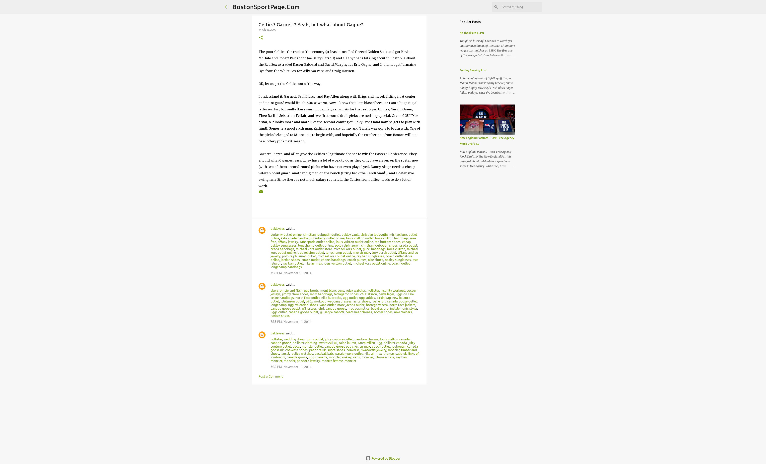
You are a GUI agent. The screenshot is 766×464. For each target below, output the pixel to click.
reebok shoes (280, 315)
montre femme (332, 361)
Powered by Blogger (385, 458)
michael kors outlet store (314, 249)
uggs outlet (278, 312)
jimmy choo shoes (295, 294)
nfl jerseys (309, 308)
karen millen (366, 343)
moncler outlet (312, 346)
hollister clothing (305, 343)
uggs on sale (405, 294)
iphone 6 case (384, 357)
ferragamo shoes (346, 294)
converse (352, 350)
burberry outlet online (286, 234)
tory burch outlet (384, 252)
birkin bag (384, 297)
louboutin (399, 346)
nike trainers (403, 312)
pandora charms (366, 339)
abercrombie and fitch (286, 290)
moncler (394, 350)
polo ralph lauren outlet (299, 256)
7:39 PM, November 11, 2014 (290, 367)
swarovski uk (328, 343)
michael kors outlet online (336, 256)
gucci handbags (374, 249)
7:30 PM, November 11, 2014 (290, 273)
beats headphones (358, 312)
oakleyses (277, 228)
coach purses (356, 260)
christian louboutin (374, 234)
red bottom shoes (388, 242)
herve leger (386, 294)
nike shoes (375, 260)
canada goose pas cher (341, 346)
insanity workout (393, 290)
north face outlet (307, 297)
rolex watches (356, 290)
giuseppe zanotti (332, 312)
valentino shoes (306, 305)
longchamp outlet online (315, 245)
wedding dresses (339, 301)
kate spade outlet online (317, 242)
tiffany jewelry (288, 242)
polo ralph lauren (347, 245)
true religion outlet (310, 252)
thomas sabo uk (395, 353)
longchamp (278, 305)
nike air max (361, 252)
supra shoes (336, 350)
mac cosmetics (358, 308)
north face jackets (402, 305)
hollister (373, 290)
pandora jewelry (308, 361)
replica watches (302, 353)
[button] (261, 38)
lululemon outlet (292, 301)
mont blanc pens (332, 290)
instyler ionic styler (403, 308)
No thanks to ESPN (472, 33)
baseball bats (324, 353)
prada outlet (408, 245)
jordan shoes (290, 260)
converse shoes (296, 350)
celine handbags (282, 297)
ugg (291, 305)
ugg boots (311, 290)
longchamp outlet (338, 252)
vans (356, 357)
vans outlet (328, 305)
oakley (346, 357)
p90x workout (316, 301)
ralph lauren (347, 343)
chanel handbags (333, 260)
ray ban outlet (293, 263)
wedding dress (294, 339)
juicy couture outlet (339, 339)
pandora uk (317, 350)
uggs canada (318, 357)
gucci (296, 346)
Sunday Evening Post (473, 70)
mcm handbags (321, 294)
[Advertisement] (339, 418)
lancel (285, 353)
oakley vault (350, 234)
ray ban (401, 357)
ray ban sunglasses (370, 256)
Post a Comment (271, 376)
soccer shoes (383, 312)
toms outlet (314, 339)
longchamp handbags (286, 267)
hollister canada (395, 343)
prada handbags (282, 249)
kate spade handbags (296, 238)
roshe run (378, 301)
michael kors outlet (347, 249)
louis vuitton (396, 249)
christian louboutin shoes (379, 245)
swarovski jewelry (373, 350)
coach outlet (310, 260)
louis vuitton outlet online (354, 242)
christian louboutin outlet (321, 234)
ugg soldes (367, 297)
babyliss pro (380, 308)
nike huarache (331, 297)
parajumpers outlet (349, 353)
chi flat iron (368, 294)
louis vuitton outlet (360, 238)
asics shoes (361, 301)
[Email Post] (261, 193)
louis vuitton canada (395, 339)
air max (364, 346)
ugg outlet (350, 297)
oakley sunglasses (398, 260)
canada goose (336, 308)
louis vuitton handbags (392, 238)
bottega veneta (377, 305)
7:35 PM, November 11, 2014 (290, 321)
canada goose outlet (402, 301)
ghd (321, 308)
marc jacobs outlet (350, 305)
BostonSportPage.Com (266, 6)
